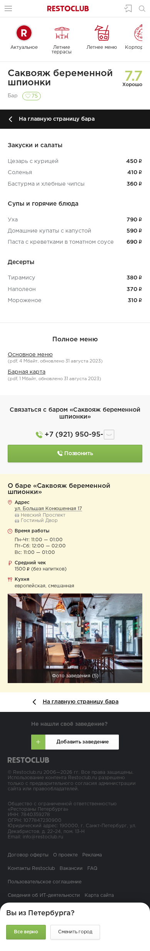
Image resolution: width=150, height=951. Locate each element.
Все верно (26, 932)
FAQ (92, 868)
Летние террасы (62, 49)
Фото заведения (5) (75, 676)
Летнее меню (102, 47)
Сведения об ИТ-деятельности (44, 895)
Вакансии (71, 868)
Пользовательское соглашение (45, 882)
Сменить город (75, 932)
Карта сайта (99, 895)
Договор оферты (28, 855)
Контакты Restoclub (31, 868)
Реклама (92, 855)
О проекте (65, 855)
